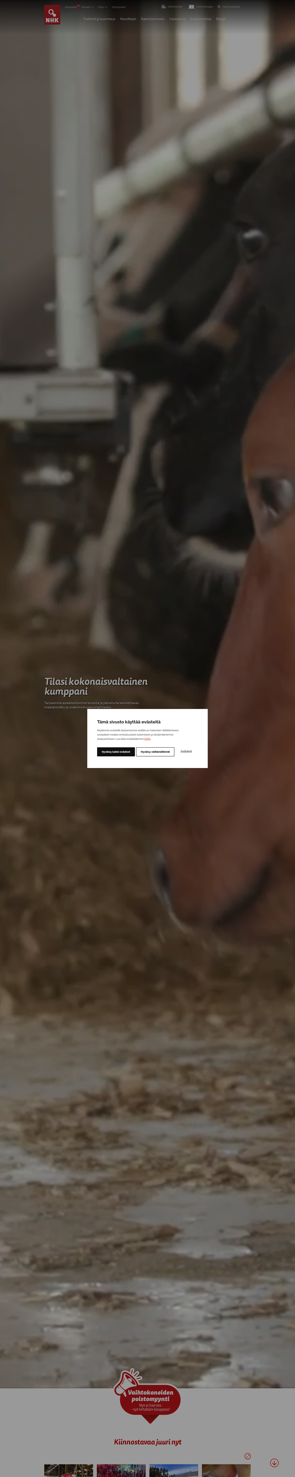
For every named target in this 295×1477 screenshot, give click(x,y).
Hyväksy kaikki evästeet (116, 751)
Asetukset (186, 751)
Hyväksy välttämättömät (155, 751)
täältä (147, 739)
